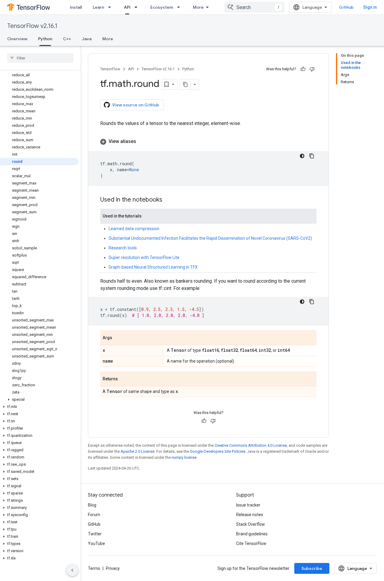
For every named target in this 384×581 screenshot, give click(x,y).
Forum (94, 514)
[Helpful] (303, 69)
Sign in (370, 7)
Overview (17, 38)
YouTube (96, 543)
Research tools (123, 247)
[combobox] (254, 7)
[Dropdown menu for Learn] (111, 7)
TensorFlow (110, 69)
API (127, 7)
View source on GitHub (135, 105)
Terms (94, 568)
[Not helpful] (312, 69)
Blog (92, 505)
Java (87, 38)
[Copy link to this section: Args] (118, 338)
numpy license (184, 457)
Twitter (95, 533)
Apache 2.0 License (137, 451)
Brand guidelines (252, 533)
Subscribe (312, 568)
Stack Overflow (250, 524)
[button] (39, 399)
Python (45, 38)
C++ (67, 38)
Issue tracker (248, 505)
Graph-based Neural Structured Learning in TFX (153, 267)
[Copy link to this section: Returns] (124, 379)
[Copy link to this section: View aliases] (142, 141)
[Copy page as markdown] (185, 84)
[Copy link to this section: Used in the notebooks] (168, 200)
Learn (98, 7)
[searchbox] (40, 58)
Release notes (249, 514)
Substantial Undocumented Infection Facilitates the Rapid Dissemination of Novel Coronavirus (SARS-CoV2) (210, 238)
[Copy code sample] (311, 156)
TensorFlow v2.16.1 (32, 26)
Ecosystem (161, 7)
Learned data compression (134, 228)
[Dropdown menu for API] (137, 7)
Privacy (113, 568)
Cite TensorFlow (251, 543)
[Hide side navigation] (72, 570)
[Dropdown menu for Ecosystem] (180, 7)
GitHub (346, 7)
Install (76, 7)
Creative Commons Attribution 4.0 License (250, 445)
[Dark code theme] (302, 156)
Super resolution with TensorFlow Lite (144, 257)
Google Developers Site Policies (217, 451)
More (198, 7)
